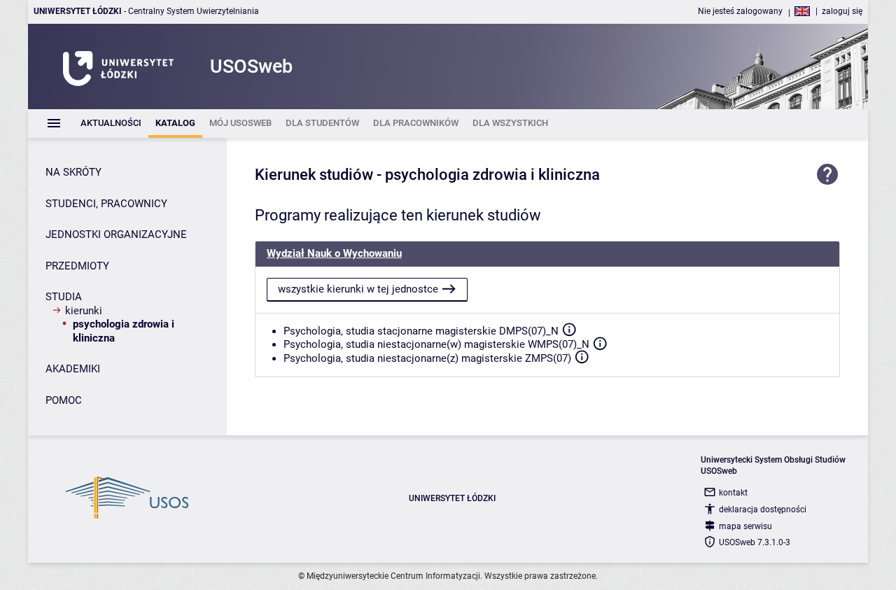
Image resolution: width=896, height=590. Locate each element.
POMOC (64, 400)
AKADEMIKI (73, 369)
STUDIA (64, 296)
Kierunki (83, 310)
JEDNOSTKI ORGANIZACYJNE (116, 234)
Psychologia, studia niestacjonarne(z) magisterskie (403, 358)
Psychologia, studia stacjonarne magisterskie (390, 331)
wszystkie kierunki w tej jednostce (358, 289)
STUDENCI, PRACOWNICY (106, 203)
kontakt (733, 493)
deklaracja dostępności (762, 509)
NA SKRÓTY (74, 172)
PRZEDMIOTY (77, 266)
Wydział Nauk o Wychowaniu (334, 253)
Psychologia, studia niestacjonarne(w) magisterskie (404, 344)
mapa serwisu (745, 526)
